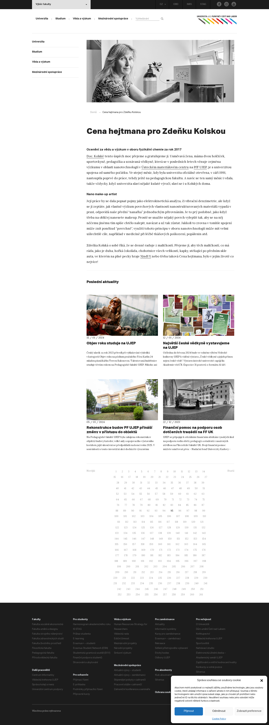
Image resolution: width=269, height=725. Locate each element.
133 (117, 533)
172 (169, 549)
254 (138, 594)
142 (195, 533)
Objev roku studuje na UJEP (111, 343)
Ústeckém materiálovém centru (165, 167)
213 (152, 572)
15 (115, 477)
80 (149, 505)
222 (133, 577)
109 (196, 516)
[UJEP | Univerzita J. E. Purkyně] (217, 21)
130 (186, 527)
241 (205, 583)
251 (201, 589)
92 (148, 510)
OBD (175, 4)
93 (156, 510)
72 (180, 499)
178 (126, 555)
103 (142, 516)
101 (125, 516)
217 (186, 572)
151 (178, 538)
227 (178, 577)
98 (195, 510)
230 (205, 577)
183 (169, 555)
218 (195, 572)
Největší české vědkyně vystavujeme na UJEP (196, 345)
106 (169, 516)
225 (160, 577)
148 (152, 538)
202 (146, 566)
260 (192, 594)
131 (195, 527)
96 (179, 510)
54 (133, 493)
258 (174, 594)
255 (147, 594)
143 (204, 533)
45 (156, 488)
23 (174, 477)
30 (133, 482)
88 (117, 510)
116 (160, 521)
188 (116, 561)
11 (182, 471)
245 (147, 589)
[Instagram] (226, 4)
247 (165, 589)
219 (204, 572)
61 (187, 493)
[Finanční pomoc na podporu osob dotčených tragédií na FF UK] (198, 399)
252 (120, 594)
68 (149, 499)
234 (142, 583)
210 (126, 572)
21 (159, 477)
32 (148, 482)
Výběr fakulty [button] (43, 4)
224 (151, 577)
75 (203, 499)
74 (195, 499)
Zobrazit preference (249, 711)
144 (117, 538)
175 (195, 549)
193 (160, 561)
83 (172, 505)
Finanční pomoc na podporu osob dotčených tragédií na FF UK (192, 429)
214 (160, 572)
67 (141, 499)
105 (160, 516)
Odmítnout (218, 711)
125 (143, 527)
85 (187, 505)
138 (160, 533)
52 (117, 493)
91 (140, 510)
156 (125, 544)
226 (169, 577)
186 (195, 555)
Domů (93, 112)
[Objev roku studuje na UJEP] (122, 315)
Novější (91, 470)
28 (118, 482)
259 (183, 594)
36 (179, 482)
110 (204, 516)
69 (157, 499)
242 (119, 589)
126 (152, 527)
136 (143, 533)
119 (184, 521)
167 (126, 549)
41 (125, 488)
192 (151, 561)
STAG (203, 4)
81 (157, 505)
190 (134, 561)
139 (169, 533)
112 (126, 521)
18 (137, 477)
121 (201, 521)
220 (115, 577)
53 (125, 493)
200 (128, 566)
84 (179, 505)
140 (178, 533)
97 (187, 510)
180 (143, 555)
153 (195, 538)
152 (186, 538)
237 (169, 583)
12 (189, 471)
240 (196, 583)
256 (156, 594)
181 (151, 555)
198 (204, 561)
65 (125, 499)
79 (141, 505)
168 (134, 549)
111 (118, 521)
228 (187, 577)
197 (195, 561)
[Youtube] (233, 4)
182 (160, 555)
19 (144, 477)
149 (161, 538)
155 (116, 544)
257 (165, 594)
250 (193, 589)
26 (198, 477)
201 (137, 566)
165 (204, 544)
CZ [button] (161, 4)
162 (177, 544)
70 (165, 499)
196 (186, 561)
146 (134, 538)
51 (204, 488)
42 (132, 488)
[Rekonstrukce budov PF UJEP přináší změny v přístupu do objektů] (122, 399)
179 (134, 555)
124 (134, 527)
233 (133, 583)
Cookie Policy (219, 718)
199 (119, 566)
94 (163, 510)
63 (203, 493)
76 (118, 505)
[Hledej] (163, 19)
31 (141, 482)
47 (172, 488)
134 (125, 533)
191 (142, 561)
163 (186, 544)
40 (117, 488)
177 (117, 555)
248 (174, 589)
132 (203, 527)
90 (132, 510)
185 (186, 555)
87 (203, 505)
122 (117, 527)
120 (193, 521)
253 (128, 594)
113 (135, 521)
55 (140, 493)
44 (148, 488)
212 (143, 572)
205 (174, 566)
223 (142, 577)
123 (126, 527)
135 (134, 533)
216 (178, 572)
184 (177, 555)
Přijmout (189, 711)
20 (152, 477)
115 (151, 521)
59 (171, 493)
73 (188, 499)
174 (186, 549)
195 (178, 561)
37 (187, 482)
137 (151, 533)
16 (122, 477)
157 (134, 544)
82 (164, 505)
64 (117, 499)
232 (124, 583)
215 (169, 572)
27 (206, 477)
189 (125, 561)
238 (178, 583)
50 (196, 488)
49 (188, 488)
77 (125, 505)
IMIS (189, 4)
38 (195, 482)
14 (204, 471)
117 (168, 521)
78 (133, 505)
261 (201, 594)
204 (164, 566)
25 (190, 477)
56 (148, 493)
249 (184, 589)
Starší (230, 470)
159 (151, 544)
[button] (262, 680)
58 (164, 493)
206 (183, 566)
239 (187, 583)
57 (156, 493)
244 (137, 589)
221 (124, 577)
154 (204, 538)
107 (178, 516)
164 (195, 544)
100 (116, 516)
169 (143, 549)
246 (156, 589)
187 (203, 555)
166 (117, 549)
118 (176, 521)
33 (156, 482)
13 (196, 471)
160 (160, 544)
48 (180, 488)
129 (178, 527)
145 (125, 538)
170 (152, 549)
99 (203, 510)
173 (178, 549)
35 (172, 482)
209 (117, 572)
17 (129, 477)
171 (160, 549)
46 (164, 488)
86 (195, 505)
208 (201, 566)
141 (186, 533)
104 (151, 516)
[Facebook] (219, 4)
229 (196, 577)
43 (140, 488)
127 (160, 527)
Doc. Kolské (95, 156)
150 (170, 538)
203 (155, 566)
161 (169, 544)
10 (174, 471)
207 (192, 566)
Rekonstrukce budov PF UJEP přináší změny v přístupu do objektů (119, 429)
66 (133, 499)
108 (187, 516)
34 (164, 482)
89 (124, 510)
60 (179, 493)
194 (169, 561)
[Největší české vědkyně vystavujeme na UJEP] (198, 315)
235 (151, 583)
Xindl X (145, 256)
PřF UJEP (200, 167)
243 (128, 589)
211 (134, 572)
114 (143, 521)
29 (125, 482)
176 (204, 549)
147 (143, 538)
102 (134, 516)
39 (202, 482)
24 (182, 477)
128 (169, 527)
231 (115, 583)
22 (167, 477)
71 (173, 499)
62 (195, 493)
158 (142, 544)
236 (160, 583)
